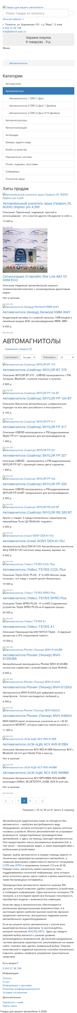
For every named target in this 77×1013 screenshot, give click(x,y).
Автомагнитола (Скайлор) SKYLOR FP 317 (35, 426)
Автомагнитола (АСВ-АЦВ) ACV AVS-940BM (36, 772)
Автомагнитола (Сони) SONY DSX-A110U (34, 540)
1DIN (6, 865)
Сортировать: (12, 357)
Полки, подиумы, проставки (22, 164)
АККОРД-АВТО (36, 931)
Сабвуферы (13, 171)
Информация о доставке (17, 985)
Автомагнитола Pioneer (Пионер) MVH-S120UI (37, 687)
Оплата (7, 978)
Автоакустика (13, 83)
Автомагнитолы (18, 63)
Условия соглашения (15, 992)
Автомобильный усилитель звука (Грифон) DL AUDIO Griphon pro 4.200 (37, 205)
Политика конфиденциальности (21, 989)
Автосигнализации (16, 127)
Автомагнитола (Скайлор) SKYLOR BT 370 (35, 369)
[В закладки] (7, 227)
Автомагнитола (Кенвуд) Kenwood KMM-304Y (36, 312)
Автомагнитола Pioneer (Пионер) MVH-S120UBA (32, 656)
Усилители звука (15, 178)
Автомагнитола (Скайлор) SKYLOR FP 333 (35, 483)
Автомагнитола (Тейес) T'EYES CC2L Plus (34, 569)
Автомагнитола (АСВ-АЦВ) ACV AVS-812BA (35, 744)
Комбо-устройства (16, 149)
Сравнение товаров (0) (18, 349)
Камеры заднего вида (18, 142)
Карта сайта (10, 1005)
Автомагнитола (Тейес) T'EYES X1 (28, 626)
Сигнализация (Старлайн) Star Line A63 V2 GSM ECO (35, 278)
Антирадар (12, 135)
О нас (6, 981)
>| (42, 800)
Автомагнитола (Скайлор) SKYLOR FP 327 (35, 455)
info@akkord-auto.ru (14, 31)
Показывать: (49, 357)
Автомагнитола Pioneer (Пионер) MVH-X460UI (37, 715)
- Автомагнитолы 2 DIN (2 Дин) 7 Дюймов (31, 105)
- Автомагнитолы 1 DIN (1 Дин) (25, 98)
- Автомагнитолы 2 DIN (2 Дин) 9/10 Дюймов (33, 113)
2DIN (18, 865)
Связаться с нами (13, 1002)
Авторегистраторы (16, 120)
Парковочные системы (19, 157)
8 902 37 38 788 (12, 28)
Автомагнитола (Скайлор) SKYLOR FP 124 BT (37, 398)
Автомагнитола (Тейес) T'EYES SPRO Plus (35, 597)
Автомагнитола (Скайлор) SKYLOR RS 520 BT (37, 512)
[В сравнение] (11, 227)
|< (6, 800)
